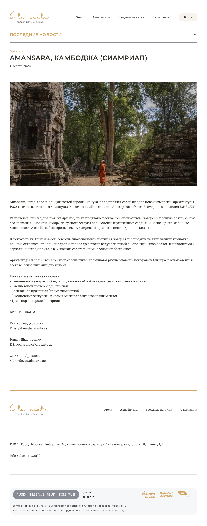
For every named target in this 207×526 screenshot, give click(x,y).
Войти (188, 17)
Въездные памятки (131, 17)
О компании (160, 17)
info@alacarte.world (25, 456)
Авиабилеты (101, 17)
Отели (80, 17)
